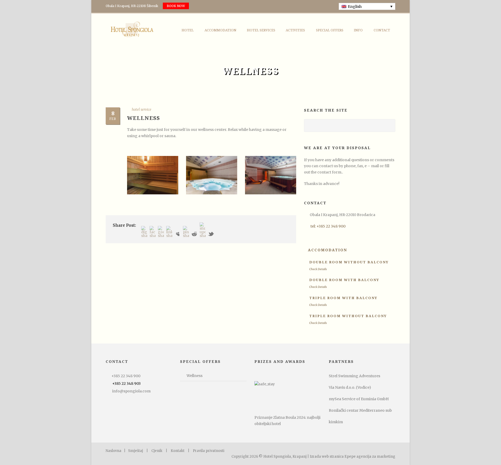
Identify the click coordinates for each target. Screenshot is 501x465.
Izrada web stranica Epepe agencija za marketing (352, 456)
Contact (382, 30)
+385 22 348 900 (125, 376)
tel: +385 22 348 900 (328, 226)
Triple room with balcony (343, 298)
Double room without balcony (349, 262)
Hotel (188, 30)
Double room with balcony (344, 280)
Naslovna (113, 451)
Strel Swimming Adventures (354, 376)
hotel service (141, 109)
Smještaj (135, 451)
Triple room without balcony (348, 316)
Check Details (318, 269)
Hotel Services (261, 30)
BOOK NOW (176, 6)
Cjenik (156, 451)
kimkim (336, 422)
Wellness (194, 375)
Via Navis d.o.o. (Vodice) (350, 387)
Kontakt (177, 451)
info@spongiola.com (131, 391)
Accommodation (220, 30)
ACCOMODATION (327, 250)
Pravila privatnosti (208, 451)
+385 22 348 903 (126, 383)
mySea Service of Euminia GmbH (359, 399)
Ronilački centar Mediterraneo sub (360, 410)
